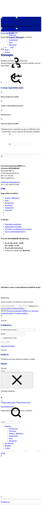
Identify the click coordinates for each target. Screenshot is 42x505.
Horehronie (9, 203)
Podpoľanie (13, 40)
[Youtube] (4, 189)
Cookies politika (21, 313)
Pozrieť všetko (7, 395)
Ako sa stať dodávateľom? (15, 232)
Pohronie (12, 35)
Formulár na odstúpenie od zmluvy (18, 229)
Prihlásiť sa (5, 342)
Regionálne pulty (7, 22)
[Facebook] (1, 189)
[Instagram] (2, 189)
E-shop (7, 448)
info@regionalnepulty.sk (10, 182)
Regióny (8, 426)
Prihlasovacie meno (8, 330)
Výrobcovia (9, 443)
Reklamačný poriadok (13, 227)
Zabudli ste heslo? (8, 346)
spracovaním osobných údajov (12, 308)
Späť (33, 83)
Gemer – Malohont (12, 198)
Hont (6, 200)
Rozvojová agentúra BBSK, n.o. (19, 311)
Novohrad (8, 205)
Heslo (3, 334)
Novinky (8, 446)
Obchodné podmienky (13, 224)
